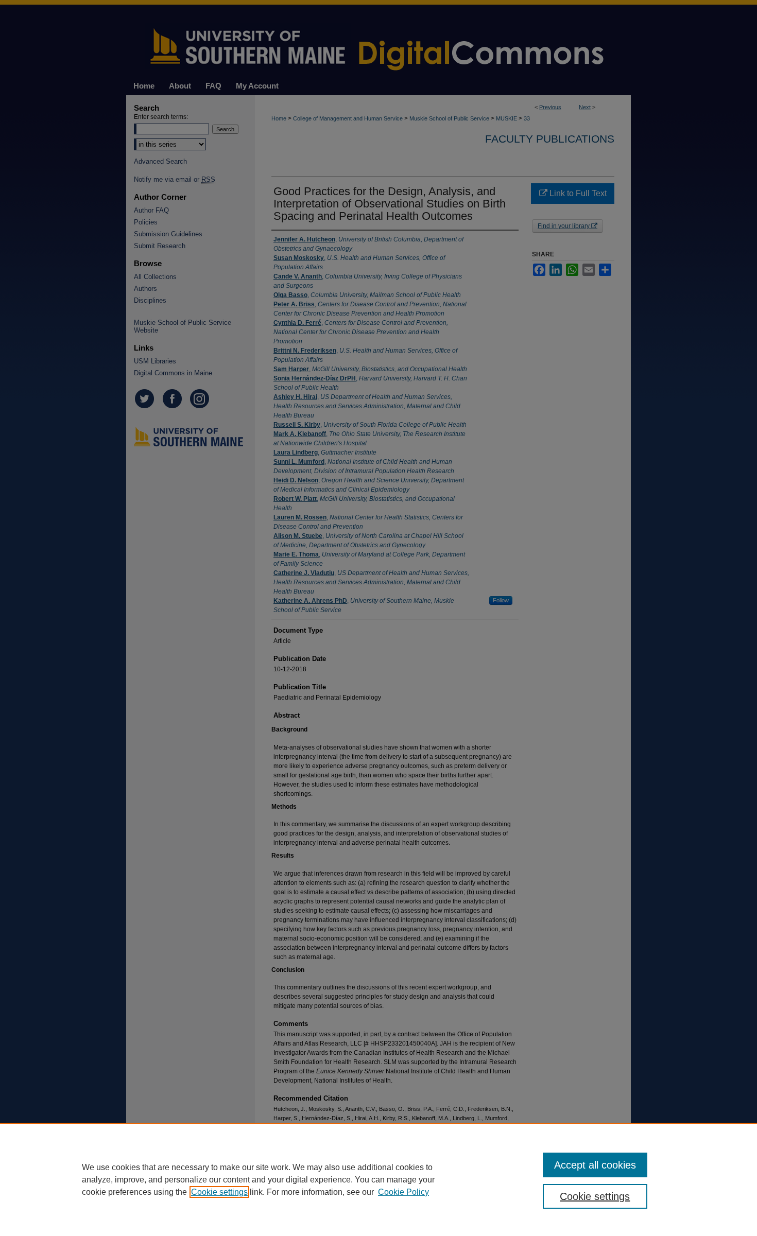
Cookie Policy (403, 1192)
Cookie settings (219, 1192)
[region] (378, 1179)
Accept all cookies (595, 1165)
